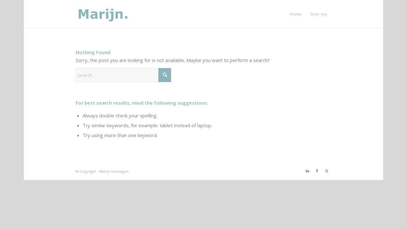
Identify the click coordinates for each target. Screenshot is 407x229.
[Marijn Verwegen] (106, 14)
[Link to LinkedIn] (307, 171)
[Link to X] (326, 171)
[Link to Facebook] (317, 171)
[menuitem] (296, 14)
